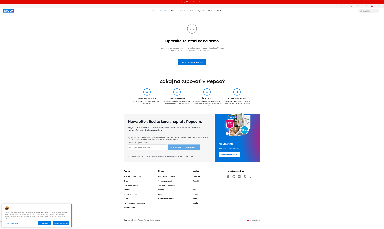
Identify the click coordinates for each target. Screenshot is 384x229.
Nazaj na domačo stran (192, 61)
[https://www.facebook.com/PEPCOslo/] (228, 176)
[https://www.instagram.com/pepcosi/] (234, 176)
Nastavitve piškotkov (13, 223)
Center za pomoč (362, 6)
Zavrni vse (45, 223)
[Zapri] (68, 206)
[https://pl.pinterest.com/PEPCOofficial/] (245, 176)
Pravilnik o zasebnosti (184, 156)
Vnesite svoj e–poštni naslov (138, 143)
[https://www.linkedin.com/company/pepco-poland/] (239, 176)
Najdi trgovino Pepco (347, 6)
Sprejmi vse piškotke (61, 223)
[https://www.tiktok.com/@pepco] (250, 176)
